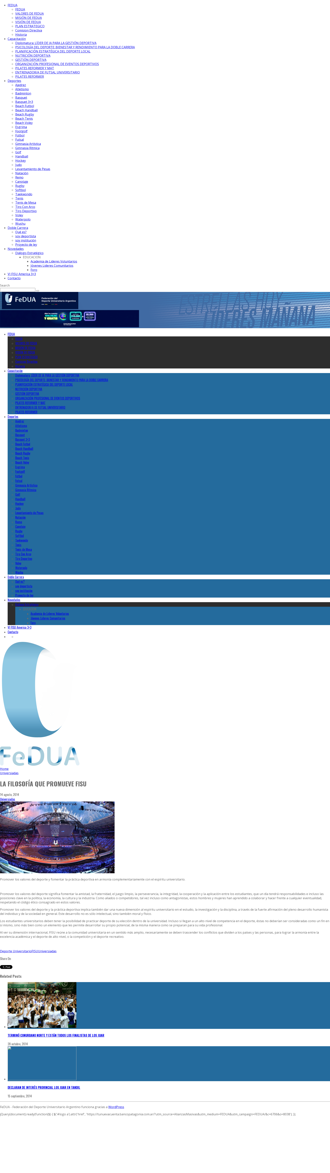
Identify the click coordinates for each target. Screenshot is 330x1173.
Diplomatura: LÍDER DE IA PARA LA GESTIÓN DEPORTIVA (55, 43)
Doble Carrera (18, 228)
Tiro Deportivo (26, 211)
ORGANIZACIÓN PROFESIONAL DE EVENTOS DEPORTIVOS (57, 64)
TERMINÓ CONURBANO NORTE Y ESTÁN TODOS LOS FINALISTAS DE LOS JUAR (56, 1035)
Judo (18, 165)
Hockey (20, 160)
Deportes (14, 81)
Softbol (20, 190)
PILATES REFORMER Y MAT (34, 68)
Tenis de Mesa (25, 202)
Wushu (20, 223)
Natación (21, 173)
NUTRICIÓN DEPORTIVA (32, 55)
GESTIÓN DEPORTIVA (30, 60)
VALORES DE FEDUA (29, 13)
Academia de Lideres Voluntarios (54, 261)
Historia (21, 34)
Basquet (21, 97)
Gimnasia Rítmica (27, 148)
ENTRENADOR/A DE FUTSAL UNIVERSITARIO (47, 72)
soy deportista (25, 236)
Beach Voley (24, 123)
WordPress (116, 1107)
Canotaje (21, 181)
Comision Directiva (28, 30)
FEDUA (12, 5)
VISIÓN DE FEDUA (28, 22)
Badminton (23, 93)
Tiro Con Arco (25, 207)
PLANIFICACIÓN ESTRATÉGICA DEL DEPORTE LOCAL (53, 51)
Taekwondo (23, 194)
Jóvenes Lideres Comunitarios (52, 265)
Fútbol (19, 135)
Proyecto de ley (26, 244)
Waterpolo (23, 219)
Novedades (16, 249)
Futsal (19, 139)
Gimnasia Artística (28, 144)
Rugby (19, 186)
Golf (18, 152)
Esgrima (21, 127)
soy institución (25, 240)
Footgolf (21, 131)
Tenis (19, 198)
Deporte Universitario (16, 951)
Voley (19, 215)
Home (4, 769)
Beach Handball (26, 110)
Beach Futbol (24, 106)
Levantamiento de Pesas (32, 169)
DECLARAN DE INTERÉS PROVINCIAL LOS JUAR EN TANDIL (44, 1087)
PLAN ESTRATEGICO (29, 26)
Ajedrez (20, 85)
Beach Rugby (24, 114)
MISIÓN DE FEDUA (28, 18)
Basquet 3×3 (24, 102)
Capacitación (17, 39)
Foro (34, 270)
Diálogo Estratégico (29, 253)
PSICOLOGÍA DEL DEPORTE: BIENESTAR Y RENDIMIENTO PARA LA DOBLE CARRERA (75, 47)
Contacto (14, 278)
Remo (19, 177)
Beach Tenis (24, 118)
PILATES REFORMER (29, 76)
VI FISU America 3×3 (22, 274)
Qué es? (21, 232)
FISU (35, 951)
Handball (21, 156)
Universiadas (7, 799)
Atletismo (22, 89)
